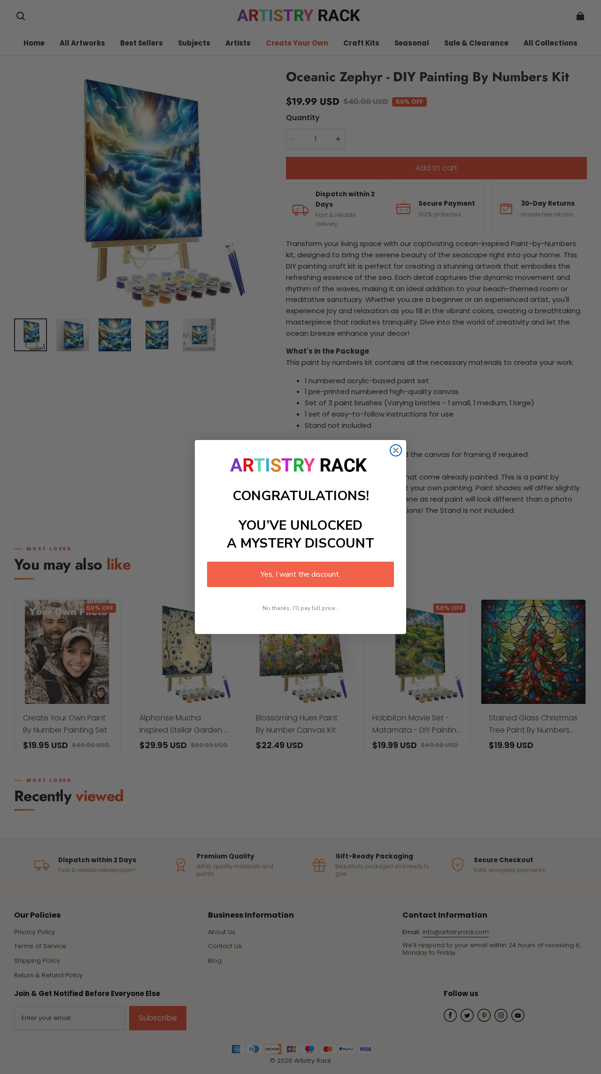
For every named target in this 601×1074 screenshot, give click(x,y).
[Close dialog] (395, 450)
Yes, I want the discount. (300, 574)
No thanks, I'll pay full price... (300, 608)
